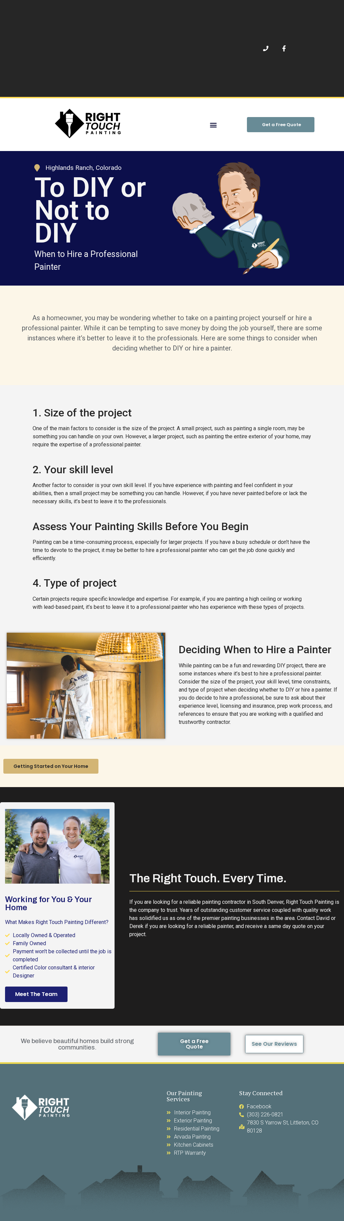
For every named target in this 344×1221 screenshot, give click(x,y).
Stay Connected (261, 1093)
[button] (213, 124)
